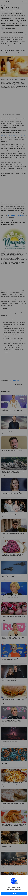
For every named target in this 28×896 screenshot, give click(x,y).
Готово (14, 893)
